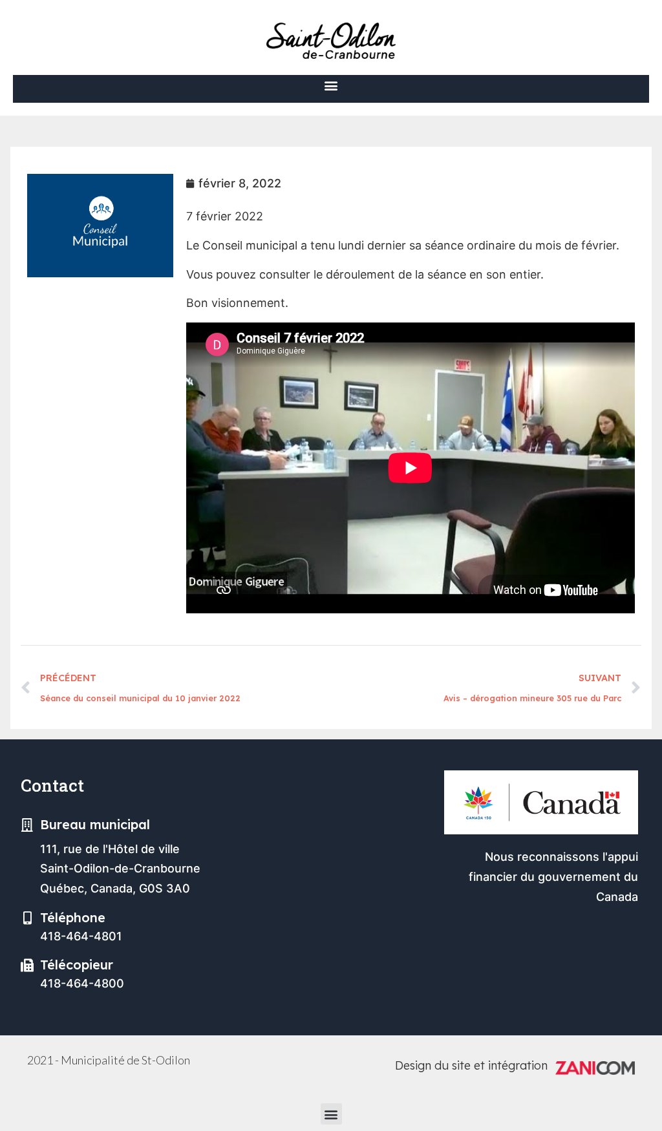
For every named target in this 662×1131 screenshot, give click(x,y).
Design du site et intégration (471, 1065)
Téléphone (72, 917)
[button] (331, 85)
